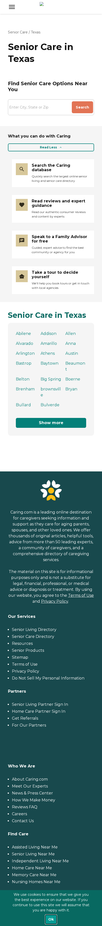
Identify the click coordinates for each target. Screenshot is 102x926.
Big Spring (51, 379)
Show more (51, 422)
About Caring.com (30, 779)
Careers (19, 814)
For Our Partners (29, 725)
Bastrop (23, 363)
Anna (70, 343)
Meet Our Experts (30, 786)
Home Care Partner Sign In (38, 711)
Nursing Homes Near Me (36, 881)
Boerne (72, 379)
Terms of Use (81, 595)
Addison (48, 333)
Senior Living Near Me (33, 854)
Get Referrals (25, 718)
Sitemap (20, 657)
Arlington (25, 353)
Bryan (71, 389)
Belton (22, 379)
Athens (48, 353)
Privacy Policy (54, 601)
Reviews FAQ (24, 807)
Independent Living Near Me (40, 861)
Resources (22, 643)
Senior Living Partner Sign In (40, 704)
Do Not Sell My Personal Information (48, 678)
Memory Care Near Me (34, 874)
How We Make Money (33, 800)
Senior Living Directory (34, 629)
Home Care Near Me (32, 868)
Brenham (25, 389)
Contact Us (23, 820)
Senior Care (18, 32)
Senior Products (28, 650)
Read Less (48, 147)
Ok (51, 919)
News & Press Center (32, 793)
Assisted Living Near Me (35, 847)
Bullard (23, 405)
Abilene (23, 333)
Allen (70, 333)
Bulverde (50, 405)
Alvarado (24, 343)
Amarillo (49, 343)
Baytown (49, 363)
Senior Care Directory (33, 636)
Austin (71, 353)
